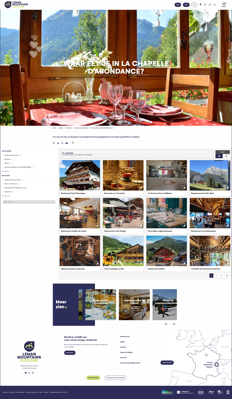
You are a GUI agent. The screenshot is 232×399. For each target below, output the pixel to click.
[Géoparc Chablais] (211, 392)
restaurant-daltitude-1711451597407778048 (18, 167)
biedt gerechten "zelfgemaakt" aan (16, 188)
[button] (210, 4)
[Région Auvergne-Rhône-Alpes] (185, 392)
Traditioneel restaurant (12, 155)
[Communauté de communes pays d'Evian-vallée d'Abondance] (167, 392)
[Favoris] (205, 5)
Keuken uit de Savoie (11, 184)
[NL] (214, 5)
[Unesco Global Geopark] (220, 392)
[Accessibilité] (200, 4)
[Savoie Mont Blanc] (201, 392)
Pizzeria (7, 163)
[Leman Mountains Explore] (16, 4)
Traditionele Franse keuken (14, 180)
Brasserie (8, 159)
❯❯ (227, 275)
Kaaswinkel (9, 192)
